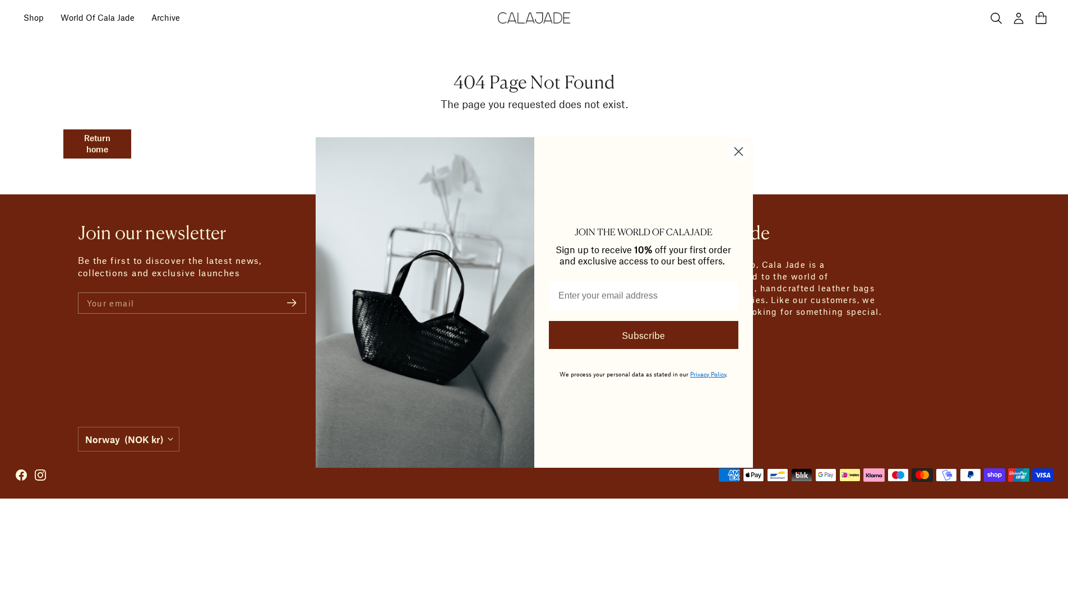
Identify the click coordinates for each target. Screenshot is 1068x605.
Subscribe (643, 335)
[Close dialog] (738, 151)
